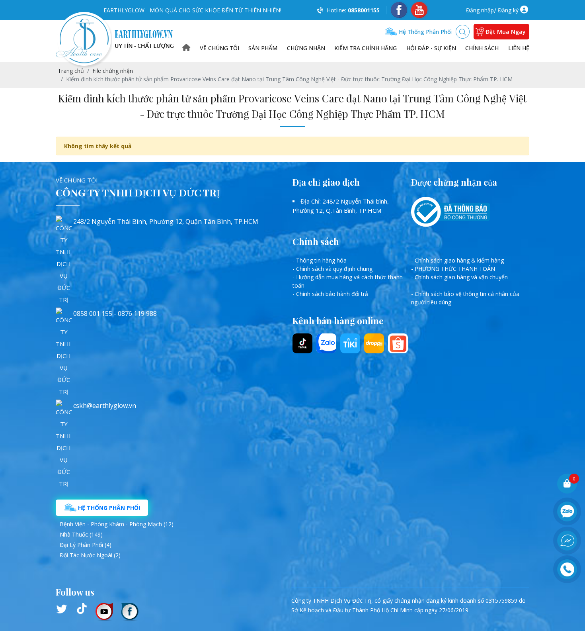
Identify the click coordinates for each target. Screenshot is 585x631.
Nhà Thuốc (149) (81, 534)
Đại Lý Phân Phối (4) (85, 545)
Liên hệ (518, 48)
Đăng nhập (480, 10)
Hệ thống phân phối (424, 31)
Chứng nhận (306, 48)
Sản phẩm (262, 48)
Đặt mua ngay (506, 31)
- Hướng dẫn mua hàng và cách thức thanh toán (347, 281)
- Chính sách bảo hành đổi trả (330, 294)
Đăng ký (508, 10)
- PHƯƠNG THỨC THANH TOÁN (453, 268)
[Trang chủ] (186, 48)
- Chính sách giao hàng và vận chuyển (459, 277)
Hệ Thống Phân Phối (108, 507)
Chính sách (482, 48)
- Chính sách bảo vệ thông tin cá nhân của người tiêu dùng (465, 298)
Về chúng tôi (219, 48)
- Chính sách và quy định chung (332, 268)
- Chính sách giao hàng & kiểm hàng (457, 260)
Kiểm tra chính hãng (365, 48)
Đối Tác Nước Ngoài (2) (90, 555)
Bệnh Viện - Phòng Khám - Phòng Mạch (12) (117, 524)
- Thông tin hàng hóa (319, 260)
